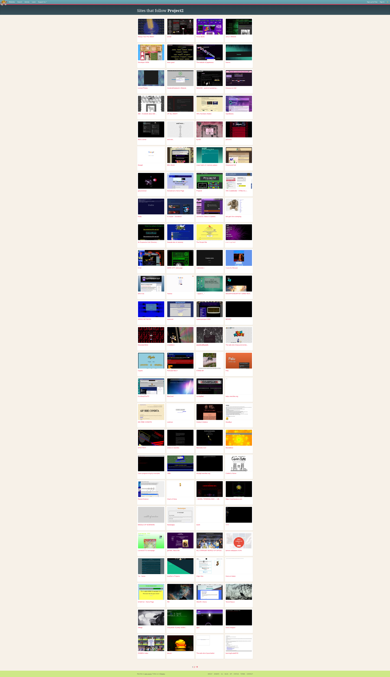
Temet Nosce (230, 602)
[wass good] (180, 52)
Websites (12, 2)
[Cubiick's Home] (239, 463)
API (231, 674)
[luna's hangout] (239, 617)
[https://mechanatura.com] (239, 489)
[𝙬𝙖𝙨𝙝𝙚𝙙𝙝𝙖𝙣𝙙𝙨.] (209, 335)
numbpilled (200, 396)
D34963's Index (143, 653)
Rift (168, 602)
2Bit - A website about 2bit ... (147, 114)
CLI (222, 674)
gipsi (197, 627)
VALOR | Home (201, 602)
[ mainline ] (170, 345)
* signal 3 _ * (200, 293)
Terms (242, 674)
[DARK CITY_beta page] (180, 258)
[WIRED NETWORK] (151, 309)
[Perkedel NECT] (180, 361)
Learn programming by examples (149, 473)
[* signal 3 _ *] (209, 284)
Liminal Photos (143, 88)
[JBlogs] (151, 617)
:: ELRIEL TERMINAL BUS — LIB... (208, 499)
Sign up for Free (372, 2)
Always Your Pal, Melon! (146, 36)
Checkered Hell (231, 165)
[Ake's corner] (151, 129)
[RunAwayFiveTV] (151, 386)
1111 (227, 525)
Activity (27, 2)
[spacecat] (180, 309)
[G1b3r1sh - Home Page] (151, 592)
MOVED (228, 319)
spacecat (170, 319)
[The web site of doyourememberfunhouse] (239, 335)
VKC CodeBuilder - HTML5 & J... (236, 191)
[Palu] (239, 361)
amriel (169, 36)
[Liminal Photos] (151, 78)
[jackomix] (239, 129)
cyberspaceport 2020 (203, 319)
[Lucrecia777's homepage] (151, 540)
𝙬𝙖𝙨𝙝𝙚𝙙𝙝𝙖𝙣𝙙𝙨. (202, 345)
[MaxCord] (180, 386)
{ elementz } (200, 268)
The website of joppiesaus (205, 62)
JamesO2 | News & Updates (206, 216)
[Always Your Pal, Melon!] (151, 27)
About (210, 674)
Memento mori (201, 448)
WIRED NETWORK (144, 319)
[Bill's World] (180, 155)
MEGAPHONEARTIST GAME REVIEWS (239, 293)
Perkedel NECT (172, 370)
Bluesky (162, 674)
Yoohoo (169, 293)
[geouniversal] (151, 181)
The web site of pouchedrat (205, 653)
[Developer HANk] (151, 52)
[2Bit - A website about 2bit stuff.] (151, 104)
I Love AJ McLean (232, 268)
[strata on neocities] (180, 438)
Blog (226, 674)
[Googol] (151, 155)
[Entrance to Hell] (239, 78)
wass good (170, 62)
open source (148, 674)
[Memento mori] (209, 438)
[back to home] (3, 3)
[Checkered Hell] (239, 155)
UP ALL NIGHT (172, 114)
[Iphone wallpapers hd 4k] (239, 540)
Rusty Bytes (200, 36)
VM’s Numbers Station (203, 114)
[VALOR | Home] (209, 592)
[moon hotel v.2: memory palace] (209, 155)
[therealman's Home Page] (180, 181)
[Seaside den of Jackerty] (180, 232)
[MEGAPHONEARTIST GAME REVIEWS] (239, 284)
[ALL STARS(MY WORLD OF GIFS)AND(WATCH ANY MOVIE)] (209, 540)
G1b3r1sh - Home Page (146, 602)
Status (236, 674)
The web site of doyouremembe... (237, 345)
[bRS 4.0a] (151, 284)
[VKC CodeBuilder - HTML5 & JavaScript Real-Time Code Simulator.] (239, 181)
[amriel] (180, 27)
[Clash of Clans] (180, 489)
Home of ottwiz (231, 576)
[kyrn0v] (209, 129)
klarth (198, 525)
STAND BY (200, 370)
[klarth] (209, 515)
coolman (170, 422)
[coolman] (180, 412)
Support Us (42, 2)
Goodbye (229, 422)
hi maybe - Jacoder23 (174, 216)
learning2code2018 (232, 653)
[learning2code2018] (239, 643)
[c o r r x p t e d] (239, 232)
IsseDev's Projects (173, 576)
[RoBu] (151, 206)
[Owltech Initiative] (209, 412)
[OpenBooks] (239, 104)
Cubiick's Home (231, 473)
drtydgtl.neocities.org (203, 473)
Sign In (382, 2)
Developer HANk (143, 62)
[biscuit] (180, 643)
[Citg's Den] (209, 566)
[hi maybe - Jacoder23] (180, 206)
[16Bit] (180, 463)
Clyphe (140, 370)
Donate (216, 674)
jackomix (229, 139)
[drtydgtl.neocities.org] (209, 463)
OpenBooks (230, 114)
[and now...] (180, 129)
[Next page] (196, 666)
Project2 (175, 10)
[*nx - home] (151, 566)
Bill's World (170, 165)
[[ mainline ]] (180, 335)
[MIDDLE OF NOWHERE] (151, 515)
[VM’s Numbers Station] (209, 104)
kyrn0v (198, 139)
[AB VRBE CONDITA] (151, 412)
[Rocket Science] (151, 489)
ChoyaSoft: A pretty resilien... (176, 627)
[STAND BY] (209, 361)
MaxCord (170, 396)
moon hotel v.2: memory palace (206, 165)
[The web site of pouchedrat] (209, 643)
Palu (227, 370)
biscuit (169, 653)
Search (19, 2)
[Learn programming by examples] (151, 463)
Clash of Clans (172, 499)
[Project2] (209, 181)
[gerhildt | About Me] (180, 540)
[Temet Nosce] (239, 592)
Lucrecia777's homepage (146, 550)
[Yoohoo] (180, 284)
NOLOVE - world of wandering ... (207, 88)
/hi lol (139, 268)
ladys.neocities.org (232, 396)
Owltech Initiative (202, 422)
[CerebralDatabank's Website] (180, 78)
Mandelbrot (229, 448)
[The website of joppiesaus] (209, 52)
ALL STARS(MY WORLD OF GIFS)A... (209, 550)
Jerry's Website (231, 36)
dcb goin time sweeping (233, 216)
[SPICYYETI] (151, 438)
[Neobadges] (180, 515)
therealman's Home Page (175, 191)
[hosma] (239, 52)
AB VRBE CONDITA (145, 422)
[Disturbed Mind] (151, 335)
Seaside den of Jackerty (175, 242)
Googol (140, 165)
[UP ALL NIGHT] (180, 104)
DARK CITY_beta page (175, 268)
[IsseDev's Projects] (180, 566)
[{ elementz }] (209, 258)
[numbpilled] (209, 386)
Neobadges (171, 525)
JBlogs (140, 627)
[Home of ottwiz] (239, 566)
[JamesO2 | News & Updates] (209, 206)
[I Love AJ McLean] (239, 258)
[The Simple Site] (209, 232)
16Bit (169, 473)
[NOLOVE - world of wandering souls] (209, 78)
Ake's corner (142, 139)
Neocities (140, 674)
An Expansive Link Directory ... (148, 242)
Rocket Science (143, 499)
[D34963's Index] (151, 643)
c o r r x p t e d (230, 242)
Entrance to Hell (231, 88)
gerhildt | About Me (173, 550)
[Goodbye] (239, 412)
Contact (250, 674)
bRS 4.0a (141, 293)
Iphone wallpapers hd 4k (234, 550)
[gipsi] (209, 617)
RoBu (140, 216)
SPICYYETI (142, 448)
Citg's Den (199, 576)
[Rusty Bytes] (209, 27)
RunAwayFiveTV (143, 396)
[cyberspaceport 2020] (209, 309)
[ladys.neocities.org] (239, 386)
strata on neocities (173, 448)
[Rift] (180, 592)
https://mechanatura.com (234, 499)
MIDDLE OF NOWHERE (146, 525)
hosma (228, 62)
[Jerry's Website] (239, 27)
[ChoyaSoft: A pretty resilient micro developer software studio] (180, 617)
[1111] (239, 515)
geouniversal (142, 191)
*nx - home (141, 576)
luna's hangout (230, 627)
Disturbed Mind (143, 345)
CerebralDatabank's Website (176, 88)
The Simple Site (201, 242)
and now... (170, 139)
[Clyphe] (151, 361)
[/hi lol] (151, 258)
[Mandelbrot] (239, 438)
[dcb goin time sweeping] (239, 206)
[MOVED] (239, 309)
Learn (34, 2)
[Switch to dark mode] (388, 2)
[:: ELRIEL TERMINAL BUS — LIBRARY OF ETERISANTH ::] (209, 489)
